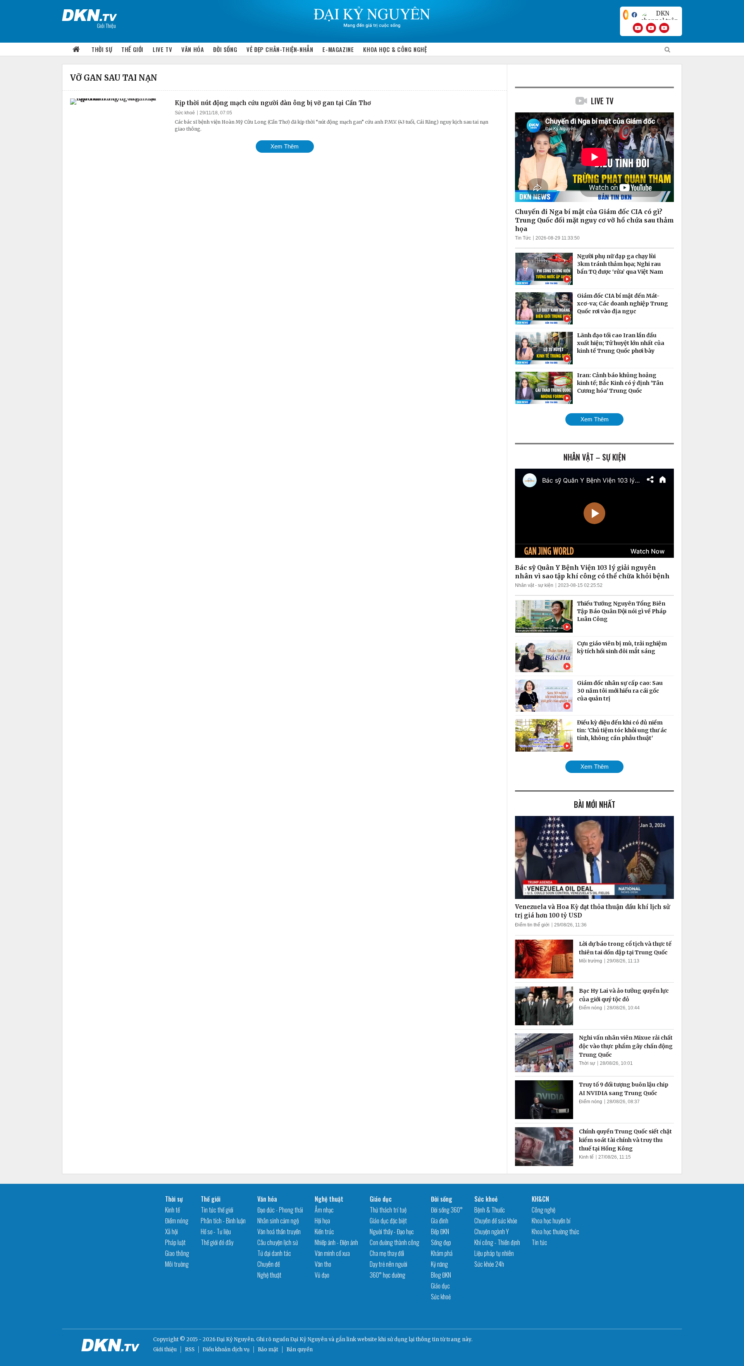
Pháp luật (175, 1242)
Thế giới (132, 49)
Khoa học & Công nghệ (395, 49)
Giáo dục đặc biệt (388, 1220)
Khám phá (442, 1253)
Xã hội (171, 1231)
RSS (190, 1349)
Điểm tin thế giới (532, 925)
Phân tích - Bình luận (223, 1220)
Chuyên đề (268, 1264)
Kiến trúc (324, 1231)
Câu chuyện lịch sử (277, 1242)
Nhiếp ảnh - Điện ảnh (336, 1242)
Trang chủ (76, 49)
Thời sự (101, 49)
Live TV (162, 49)
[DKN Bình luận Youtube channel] (651, 28)
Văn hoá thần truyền (279, 1231)
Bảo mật (268, 1349)
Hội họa (322, 1220)
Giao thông (177, 1253)
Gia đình (439, 1220)
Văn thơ (323, 1264)
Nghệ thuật (269, 1275)
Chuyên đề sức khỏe (495, 1220)
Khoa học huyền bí (551, 1220)
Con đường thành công (394, 1242)
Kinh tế (586, 1157)
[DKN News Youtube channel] (638, 28)
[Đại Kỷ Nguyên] (89, 13)
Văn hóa (192, 49)
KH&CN (540, 1199)
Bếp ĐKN (440, 1231)
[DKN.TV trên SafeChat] (626, 15)
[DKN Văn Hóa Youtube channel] (664, 28)
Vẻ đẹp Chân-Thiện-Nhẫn (279, 49)
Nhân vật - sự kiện (534, 585)
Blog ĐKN (441, 1275)
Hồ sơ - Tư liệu (216, 1231)
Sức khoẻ (185, 113)
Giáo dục (381, 1199)
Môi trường (590, 961)
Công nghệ (543, 1209)
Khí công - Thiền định (497, 1242)
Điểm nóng (590, 1008)
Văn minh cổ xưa (332, 1253)
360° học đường (387, 1275)
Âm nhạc (324, 1209)
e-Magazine (338, 49)
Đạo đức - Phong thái (280, 1209)
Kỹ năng (439, 1264)
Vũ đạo (322, 1275)
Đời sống (225, 49)
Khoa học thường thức (555, 1231)
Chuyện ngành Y (491, 1231)
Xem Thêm (284, 146)
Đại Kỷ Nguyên (308, 1339)
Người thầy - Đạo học (392, 1231)
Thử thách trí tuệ (388, 1209)
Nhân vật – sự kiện (594, 457)
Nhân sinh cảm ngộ (278, 1220)
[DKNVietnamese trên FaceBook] (634, 15)
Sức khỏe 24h (489, 1264)
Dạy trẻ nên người (388, 1264)
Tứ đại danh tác (274, 1253)
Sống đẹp (441, 1242)
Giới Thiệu (106, 25)
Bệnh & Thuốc (489, 1209)
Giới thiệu (165, 1349)
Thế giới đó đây (217, 1242)
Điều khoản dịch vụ (226, 1349)
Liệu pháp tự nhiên (494, 1253)
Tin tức (539, 1242)
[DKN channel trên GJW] (659, 15)
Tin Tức (523, 238)
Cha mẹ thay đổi (387, 1253)
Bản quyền (299, 1349)
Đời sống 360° (447, 1209)
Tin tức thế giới (217, 1209)
